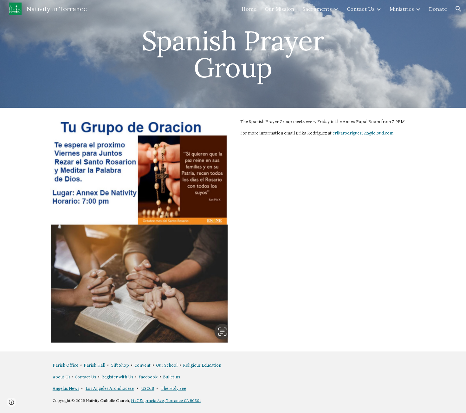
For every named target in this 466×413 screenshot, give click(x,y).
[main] (233, 54)
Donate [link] (438, 9)
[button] (458, 8)
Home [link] (249, 9)
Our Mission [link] (279, 9)
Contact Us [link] (361, 9)
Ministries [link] (402, 9)
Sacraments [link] (317, 9)
